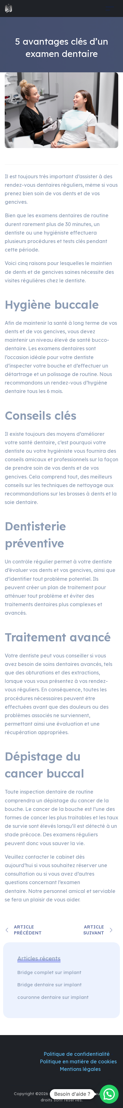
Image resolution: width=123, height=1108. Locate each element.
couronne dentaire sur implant (53, 997)
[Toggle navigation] (110, 8)
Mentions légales (79, 1069)
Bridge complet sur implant (50, 972)
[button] (109, 1094)
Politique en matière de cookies (78, 1061)
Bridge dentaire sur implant (50, 985)
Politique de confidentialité (77, 1054)
